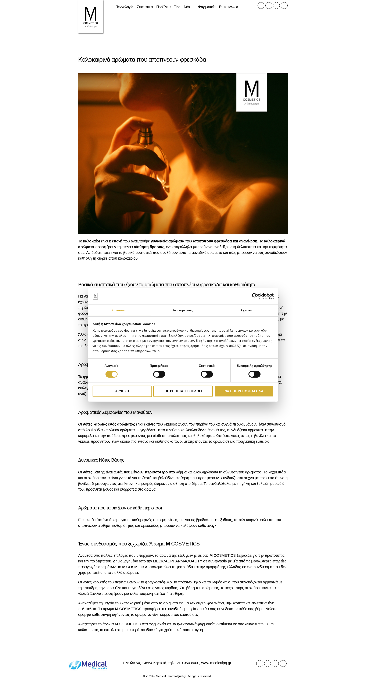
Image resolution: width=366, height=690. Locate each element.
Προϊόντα (163, 7)
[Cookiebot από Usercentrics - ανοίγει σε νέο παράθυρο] (255, 296)
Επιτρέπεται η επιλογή (183, 391)
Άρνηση (122, 391)
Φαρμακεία (207, 7)
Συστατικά (145, 7)
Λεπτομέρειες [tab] (183, 310)
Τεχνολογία (124, 7)
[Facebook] (261, 5)
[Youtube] (276, 5)
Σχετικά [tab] (246, 310)
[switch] (159, 374)
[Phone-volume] (284, 5)
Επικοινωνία (228, 7)
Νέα (187, 7)
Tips (177, 7)
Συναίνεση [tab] (119, 310)
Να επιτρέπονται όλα (244, 391)
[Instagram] (268, 5)
